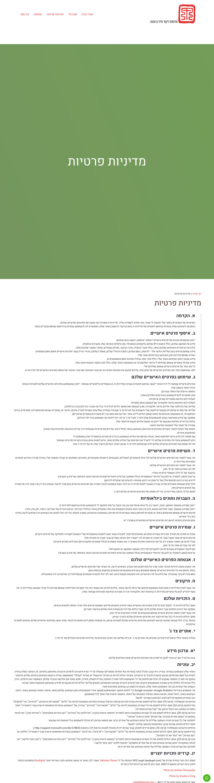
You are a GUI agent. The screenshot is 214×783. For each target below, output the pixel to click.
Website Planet (108, 760)
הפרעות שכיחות (55, 14)
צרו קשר (24, 14)
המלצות (38, 14)
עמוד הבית (87, 14)
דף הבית (197, 294)
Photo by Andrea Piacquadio (179, 770)
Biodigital (40, 760)
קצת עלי (72, 14)
